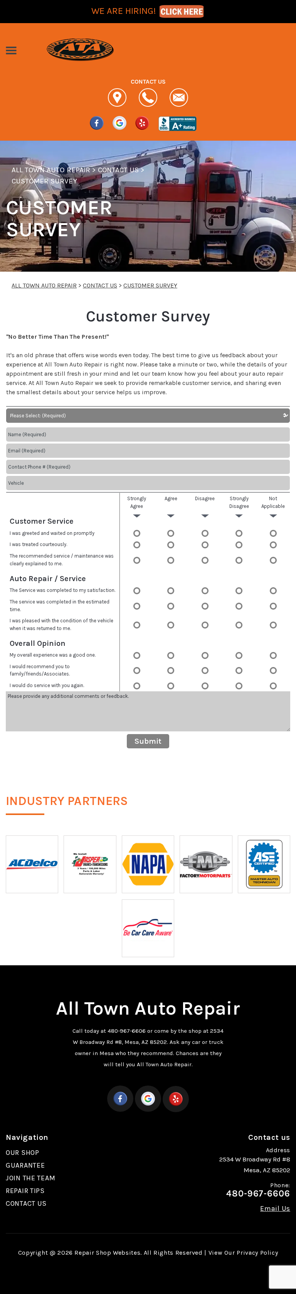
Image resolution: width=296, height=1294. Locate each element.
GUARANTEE (25, 1165)
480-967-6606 (127, 1030)
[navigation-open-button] (11, 49)
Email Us (275, 1208)
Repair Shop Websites (107, 1252)
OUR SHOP (22, 1152)
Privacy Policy (257, 1252)
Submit (148, 741)
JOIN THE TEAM (30, 1178)
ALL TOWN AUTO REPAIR (51, 170)
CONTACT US (118, 170)
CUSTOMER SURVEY (44, 181)
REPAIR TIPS (25, 1190)
